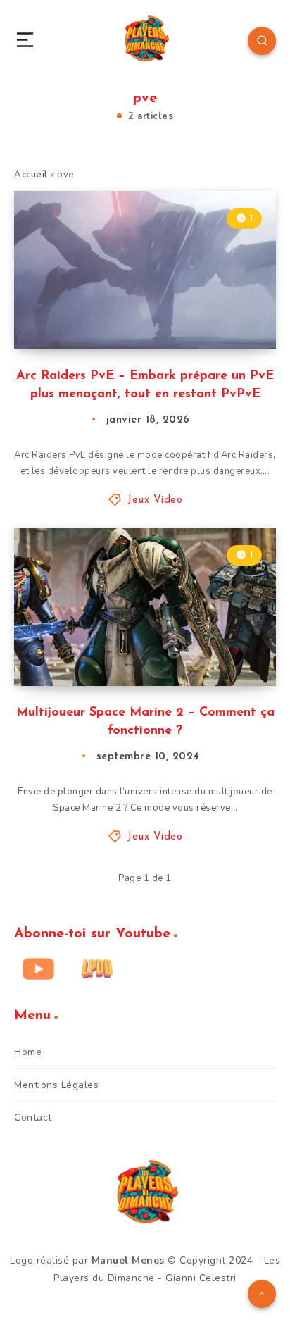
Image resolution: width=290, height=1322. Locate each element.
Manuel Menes (128, 1260)
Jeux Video (154, 500)
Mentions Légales (56, 1085)
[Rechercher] (262, 41)
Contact (33, 1117)
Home (28, 1052)
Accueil (31, 174)
